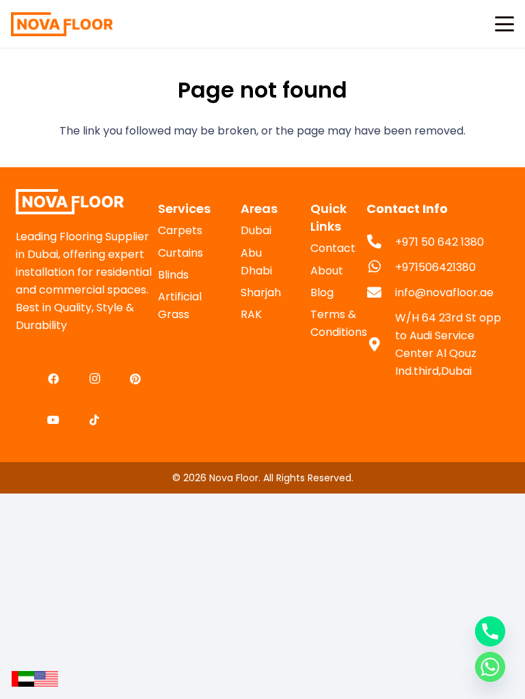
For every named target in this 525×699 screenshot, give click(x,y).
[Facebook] (53, 379)
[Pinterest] (135, 379)
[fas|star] (23, 678)
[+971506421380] (380, 267)
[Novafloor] (87, 201)
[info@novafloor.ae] (380, 293)
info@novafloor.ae (444, 292)
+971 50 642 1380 (439, 242)
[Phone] (490, 631)
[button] (504, 23)
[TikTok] (94, 419)
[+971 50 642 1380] (380, 242)
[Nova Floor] (62, 24)
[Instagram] (94, 379)
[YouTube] (53, 419)
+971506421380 (435, 267)
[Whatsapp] (490, 667)
